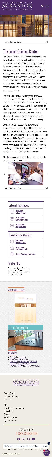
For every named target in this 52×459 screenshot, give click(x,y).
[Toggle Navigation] (47, 6)
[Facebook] (18, 439)
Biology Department (18, 357)
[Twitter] (23, 439)
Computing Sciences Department (23, 361)
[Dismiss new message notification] (48, 443)
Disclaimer (7, 399)
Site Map (7, 414)
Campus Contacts (10, 393)
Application (21, 225)
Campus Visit (22, 218)
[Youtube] (33, 439)
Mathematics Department (20, 364)
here (9, 157)
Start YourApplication (25, 254)
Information (21, 212)
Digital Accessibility (10, 420)
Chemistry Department (19, 359)
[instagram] (28, 439)
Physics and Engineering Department (24, 366)
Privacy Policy (8, 411)
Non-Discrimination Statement (14, 408)
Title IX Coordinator (10, 417)
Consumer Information (11, 396)
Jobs (5, 404)
